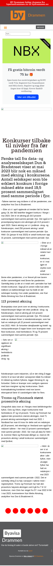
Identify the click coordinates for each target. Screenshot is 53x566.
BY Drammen (38, 556)
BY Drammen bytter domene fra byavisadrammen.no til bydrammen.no (27, 3)
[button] (5, 27)
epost (30, 551)
